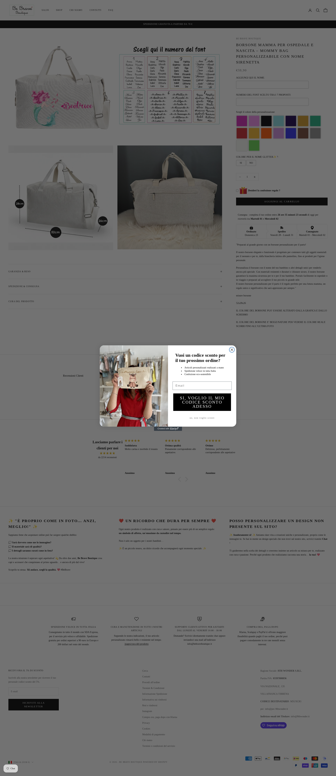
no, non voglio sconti (202, 418)
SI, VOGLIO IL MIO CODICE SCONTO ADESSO (202, 402)
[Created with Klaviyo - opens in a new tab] (168, 429)
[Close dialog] (231, 349)
